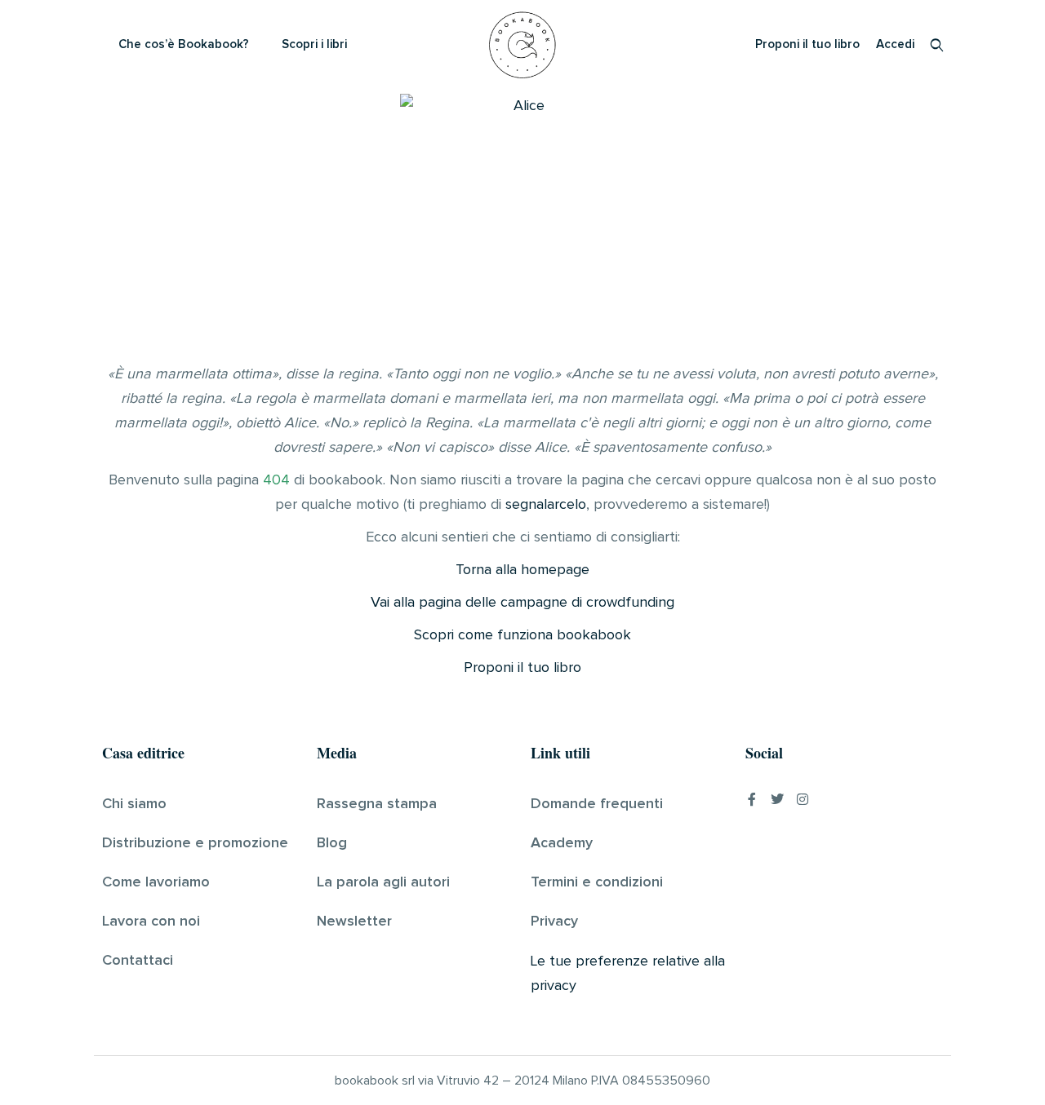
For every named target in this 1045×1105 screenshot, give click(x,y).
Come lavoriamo (156, 882)
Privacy (554, 921)
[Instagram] (802, 799)
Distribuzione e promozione (195, 843)
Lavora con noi (151, 921)
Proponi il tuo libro (807, 44)
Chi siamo (134, 804)
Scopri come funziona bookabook (522, 635)
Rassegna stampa (377, 804)
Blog (332, 843)
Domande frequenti (597, 804)
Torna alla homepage (522, 570)
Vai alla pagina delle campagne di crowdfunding (522, 602)
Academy (562, 843)
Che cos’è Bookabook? (183, 44)
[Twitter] (777, 799)
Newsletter (354, 921)
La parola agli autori (383, 882)
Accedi (895, 44)
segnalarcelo (545, 504)
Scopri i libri (314, 44)
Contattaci (137, 960)
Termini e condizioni (597, 882)
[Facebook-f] (751, 799)
